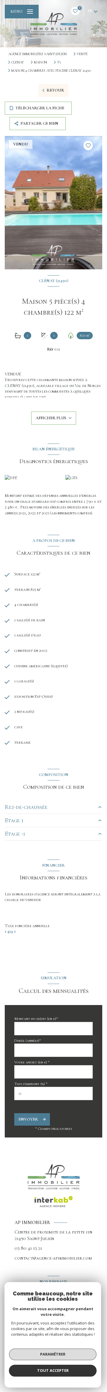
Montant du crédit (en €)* (36, 1018)
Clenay (17, 62)
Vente (82, 54)
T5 (59, 62)
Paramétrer (52, 1354)
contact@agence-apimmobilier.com (53, 1258)
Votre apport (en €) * (32, 1062)
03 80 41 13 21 (28, 1248)
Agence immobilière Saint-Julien (37, 54)
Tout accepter (53, 1370)
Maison (40, 62)
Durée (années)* (27, 1040)
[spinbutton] (53, 1093)
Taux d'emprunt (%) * (31, 1083)
